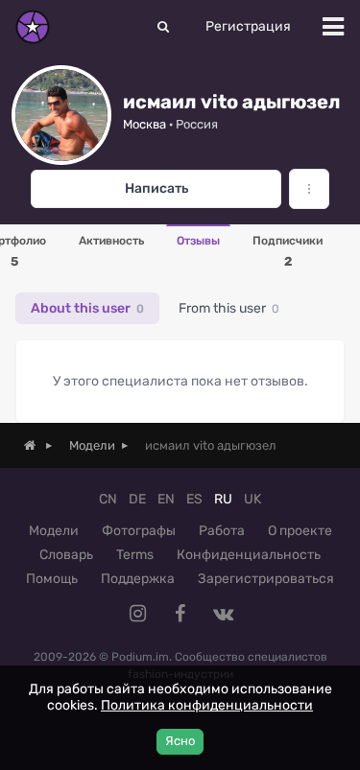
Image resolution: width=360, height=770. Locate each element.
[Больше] (309, 189)
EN (166, 499)
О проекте (300, 531)
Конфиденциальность (249, 555)
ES (194, 499)
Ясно (180, 741)
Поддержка (138, 579)
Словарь (66, 555)
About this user (87, 308)
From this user (229, 308)
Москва (144, 124)
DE (137, 499)
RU (223, 499)
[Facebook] (180, 613)
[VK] (222, 613)
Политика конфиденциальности (207, 705)
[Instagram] (138, 613)
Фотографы (139, 531)
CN (108, 499)
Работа (222, 531)
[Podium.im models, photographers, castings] (32, 27)
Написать (156, 188)
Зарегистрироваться (266, 579)
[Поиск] (163, 27)
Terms (135, 555)
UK (252, 499)
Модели (54, 531)
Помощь (52, 579)
